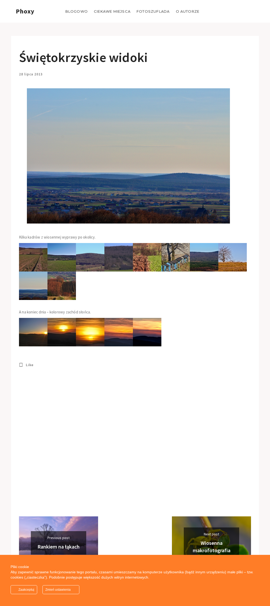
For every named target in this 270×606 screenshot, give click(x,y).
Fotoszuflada (153, 11)
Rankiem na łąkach (58, 546)
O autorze (188, 11)
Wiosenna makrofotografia (211, 547)
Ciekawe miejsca (112, 11)
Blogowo (76, 11)
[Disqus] (128, 449)
